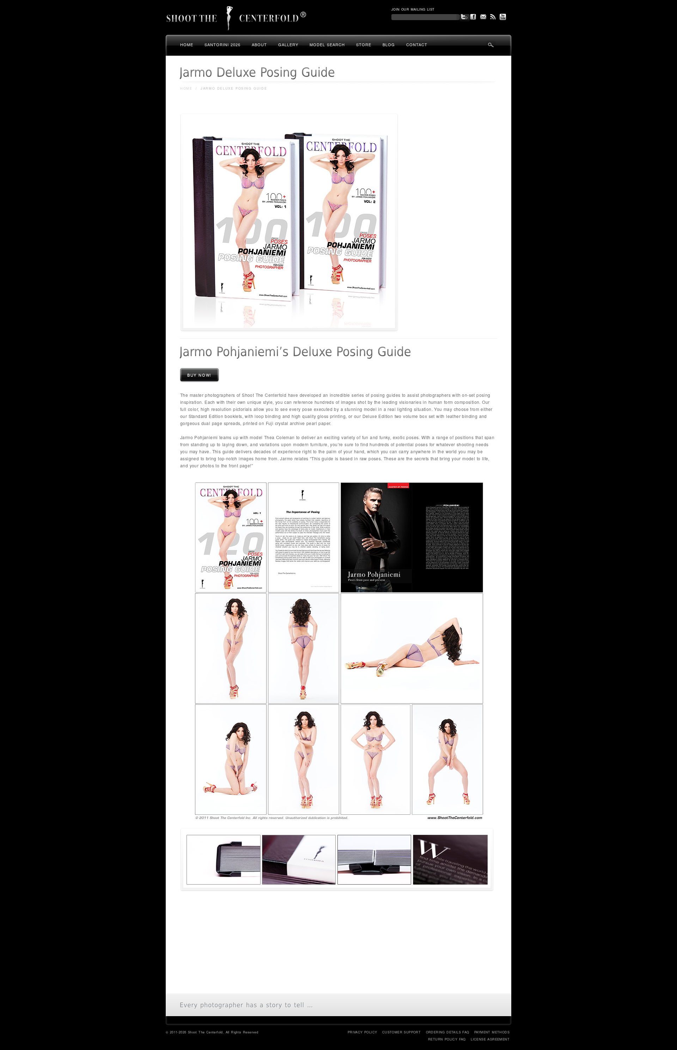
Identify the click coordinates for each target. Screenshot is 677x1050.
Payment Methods (492, 1032)
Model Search (327, 44)
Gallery (288, 44)
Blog (389, 44)
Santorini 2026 (222, 44)
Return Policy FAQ (447, 1039)
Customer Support (401, 1032)
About (259, 44)
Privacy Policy (362, 1032)
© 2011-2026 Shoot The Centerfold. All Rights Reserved (212, 1032)
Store (363, 44)
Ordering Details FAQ (447, 1032)
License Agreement (490, 1039)
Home (186, 44)
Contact (416, 44)
